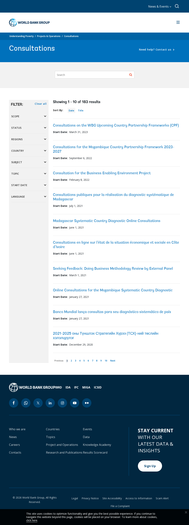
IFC (76, 387)
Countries (53, 429)
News (13, 437)
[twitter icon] (38, 403)
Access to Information (139, 498)
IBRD (58, 387)
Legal (74, 498)
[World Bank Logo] (29, 22)
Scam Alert (162, 498)
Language (18, 196)
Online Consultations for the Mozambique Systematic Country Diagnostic (113, 290)
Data (86, 437)
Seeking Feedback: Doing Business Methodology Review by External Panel (113, 269)
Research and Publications (64, 452)
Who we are (17, 429)
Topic (15, 173)
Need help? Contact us (155, 49)
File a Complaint (120, 506)
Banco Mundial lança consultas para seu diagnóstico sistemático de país (112, 312)
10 (106, 360)
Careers (14, 445)
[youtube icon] (74, 403)
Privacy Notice (90, 498)
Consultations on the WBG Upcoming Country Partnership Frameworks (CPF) (116, 125)
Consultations (71, 36)
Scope (15, 116)
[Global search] (177, 6)
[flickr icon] (86, 403)
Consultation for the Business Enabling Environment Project (102, 173)
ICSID (98, 387)
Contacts (15, 452)
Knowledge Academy (97, 445)
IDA (68, 387)
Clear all (41, 103)
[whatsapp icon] (25, 403)
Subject (16, 162)
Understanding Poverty (21, 36)
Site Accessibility (112, 498)
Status (16, 127)
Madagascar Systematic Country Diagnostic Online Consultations (106, 221)
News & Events (158, 6)
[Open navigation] (178, 22)
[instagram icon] (62, 403)
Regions (17, 139)
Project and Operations (62, 445)
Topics (50, 437)
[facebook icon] (13, 403)
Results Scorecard (95, 452)
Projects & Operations (49, 36)
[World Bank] (32, 387)
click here (31, 520)
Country (17, 150)
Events (87, 429)
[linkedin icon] (50, 403)
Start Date (19, 185)
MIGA (86, 387)
